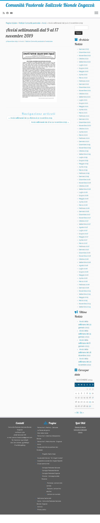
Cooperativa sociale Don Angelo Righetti (49, 461)
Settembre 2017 (84, 224)
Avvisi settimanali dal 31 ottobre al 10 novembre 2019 (30, 118)
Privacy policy (41, 509)
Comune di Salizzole (80, 430)
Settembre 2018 (85, 189)
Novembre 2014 (85, 304)
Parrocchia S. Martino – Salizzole (47, 427)
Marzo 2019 (83, 170)
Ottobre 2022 (83, 59)
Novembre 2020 (85, 125)
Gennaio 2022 (84, 84)
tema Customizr (56, 520)
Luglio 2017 (83, 230)
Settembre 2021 (84, 97)
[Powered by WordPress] (39, 519)
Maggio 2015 (83, 297)
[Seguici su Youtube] (12, 13)
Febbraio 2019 (84, 173)
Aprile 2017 (83, 240)
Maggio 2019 (83, 164)
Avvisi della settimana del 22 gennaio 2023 (84, 324)
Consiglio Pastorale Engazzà (51, 473)
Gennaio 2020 (84, 141)
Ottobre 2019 (83, 151)
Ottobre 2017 (83, 221)
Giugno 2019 (83, 160)
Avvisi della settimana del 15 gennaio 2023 (84, 334)
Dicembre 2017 (84, 214)
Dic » (82, 413)
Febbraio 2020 (84, 138)
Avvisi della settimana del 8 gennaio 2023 (84, 343)
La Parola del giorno (43, 430)
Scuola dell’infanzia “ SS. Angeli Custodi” (50, 458)
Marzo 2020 (83, 135)
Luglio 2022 (83, 65)
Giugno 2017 (83, 234)
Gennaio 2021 (84, 119)
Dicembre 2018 (84, 179)
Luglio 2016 (83, 269)
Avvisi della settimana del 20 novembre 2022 (84, 362)
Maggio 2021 (83, 106)
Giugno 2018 (83, 195)
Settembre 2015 (84, 294)
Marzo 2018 (83, 205)
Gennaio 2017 (84, 249)
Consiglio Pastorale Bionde (50, 470)
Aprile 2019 (83, 167)
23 (90, 402)
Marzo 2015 (83, 300)
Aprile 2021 (83, 109)
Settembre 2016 (85, 262)
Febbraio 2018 (84, 208)
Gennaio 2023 (84, 49)
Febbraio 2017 (84, 246)
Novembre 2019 (85, 148)
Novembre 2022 (85, 55)
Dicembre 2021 (84, 87)
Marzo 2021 (83, 113)
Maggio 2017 (83, 237)
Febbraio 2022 (84, 81)
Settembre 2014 (85, 307)
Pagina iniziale (11, 23)
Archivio (39, 507)
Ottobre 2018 (84, 186)
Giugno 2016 (83, 272)
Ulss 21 (80, 432)
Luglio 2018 (83, 192)
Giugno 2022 (83, 68)
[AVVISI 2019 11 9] (38, 76)
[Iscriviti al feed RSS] (4, 13)
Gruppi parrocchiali (43, 464)
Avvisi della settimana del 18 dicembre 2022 (84, 352)
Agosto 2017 (83, 227)
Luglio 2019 (83, 157)
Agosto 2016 (83, 265)
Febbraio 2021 (84, 116)
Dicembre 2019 (84, 144)
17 (93, 398)
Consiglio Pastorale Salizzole (51, 468)
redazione (49, 41)
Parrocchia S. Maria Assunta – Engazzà (49, 441)
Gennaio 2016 (84, 288)
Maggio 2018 (83, 199)
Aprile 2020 (83, 132)
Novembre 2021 (85, 90)
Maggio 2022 (83, 71)
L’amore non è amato (53, 494)
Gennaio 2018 (84, 211)
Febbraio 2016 (84, 284)
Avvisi (44, 23)
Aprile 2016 (83, 278)
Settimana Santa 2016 (44, 498)
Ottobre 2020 (84, 129)
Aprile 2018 (83, 202)
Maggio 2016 (83, 275)
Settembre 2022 (85, 62)
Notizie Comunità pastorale (29, 23)
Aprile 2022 (83, 75)
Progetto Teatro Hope (48, 454)
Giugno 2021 (83, 103)
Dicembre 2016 (84, 253)
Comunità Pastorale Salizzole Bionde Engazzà (50, 5)
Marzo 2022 (83, 78)
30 (90, 406)
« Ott (76, 413)
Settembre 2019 (85, 154)
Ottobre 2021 (83, 94)
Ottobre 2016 (84, 259)
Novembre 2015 (85, 291)
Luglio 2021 (83, 100)
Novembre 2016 (85, 256)
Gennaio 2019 (84, 176)
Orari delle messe (42, 433)
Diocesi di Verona (80, 427)
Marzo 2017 (83, 243)
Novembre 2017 (85, 218)
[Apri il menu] (96, 13)
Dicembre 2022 (84, 52)
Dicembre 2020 (84, 122)
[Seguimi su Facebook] (8, 13)
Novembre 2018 (85, 183)
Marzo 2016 (83, 281)
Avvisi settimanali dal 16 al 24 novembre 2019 (50, 122)
